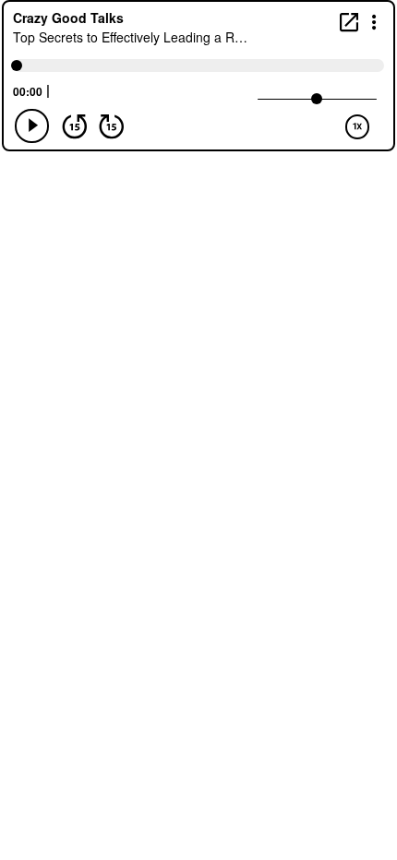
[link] (349, 21)
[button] (374, 20)
